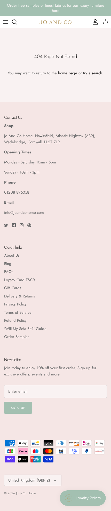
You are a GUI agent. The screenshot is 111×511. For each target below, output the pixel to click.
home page (67, 73)
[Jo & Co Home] (55, 21)
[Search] (17, 22)
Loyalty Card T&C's (19, 280)
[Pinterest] (29, 225)
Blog (7, 263)
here (55, 10)
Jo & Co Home (25, 493)
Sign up (18, 407)
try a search (92, 73)
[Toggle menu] (5, 22)
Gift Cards (12, 288)
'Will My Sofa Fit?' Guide (25, 329)
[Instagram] (21, 225)
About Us (11, 255)
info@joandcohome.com (24, 212)
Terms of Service (17, 312)
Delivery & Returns (19, 296)
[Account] (94, 22)
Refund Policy (15, 320)
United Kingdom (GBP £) (29, 480)
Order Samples (16, 337)
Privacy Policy (15, 304)
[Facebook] (14, 225)
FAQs (8, 271)
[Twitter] (6, 225)
